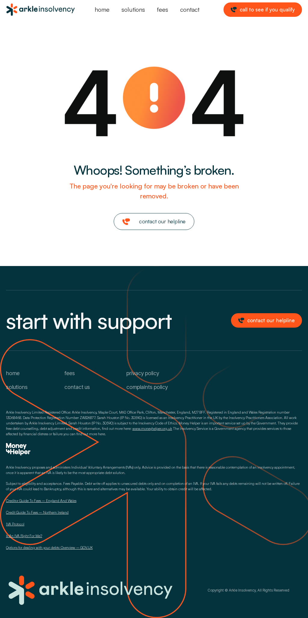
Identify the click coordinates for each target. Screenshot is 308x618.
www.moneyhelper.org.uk (152, 428)
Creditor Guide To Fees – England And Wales (41, 500)
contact (189, 9)
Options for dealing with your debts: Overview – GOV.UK (49, 547)
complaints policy (147, 387)
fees (162, 9)
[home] (26, 9)
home (102, 9)
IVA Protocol (15, 524)
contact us (77, 387)
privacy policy (142, 373)
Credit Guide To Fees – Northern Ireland (37, 512)
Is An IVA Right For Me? (24, 536)
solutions (133, 9)
